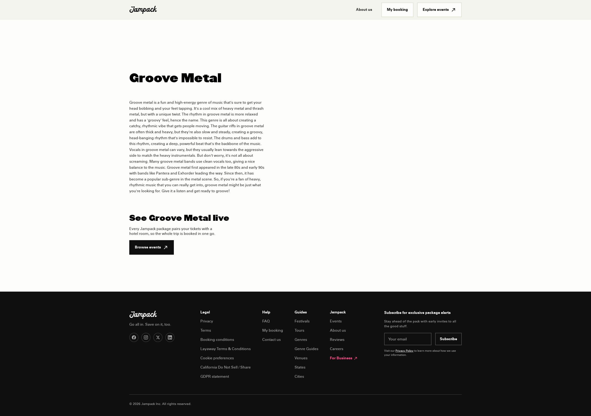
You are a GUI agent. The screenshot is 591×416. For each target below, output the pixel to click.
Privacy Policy (404, 351)
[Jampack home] (143, 10)
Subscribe (448, 339)
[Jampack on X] (158, 337)
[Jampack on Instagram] (146, 337)
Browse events (148, 247)
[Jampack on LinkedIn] (170, 337)
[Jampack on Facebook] (134, 337)
